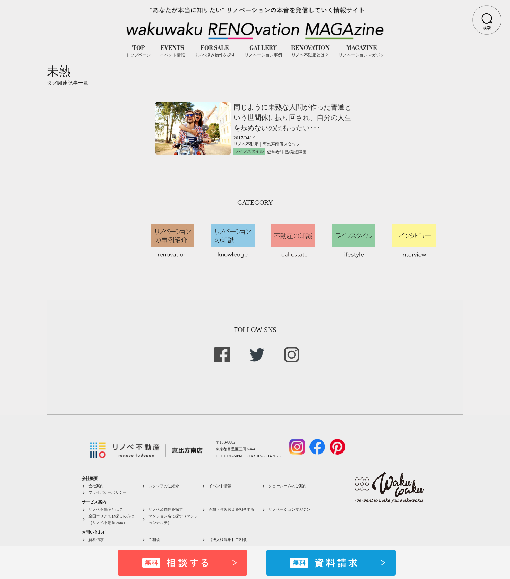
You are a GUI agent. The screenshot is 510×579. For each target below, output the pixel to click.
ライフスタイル (249, 151)
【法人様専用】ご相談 (228, 539)
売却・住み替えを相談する (231, 509)
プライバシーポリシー (107, 492)
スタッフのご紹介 (163, 486)
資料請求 (96, 539)
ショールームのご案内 (288, 486)
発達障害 (298, 152)
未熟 (285, 152)
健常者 (273, 152)
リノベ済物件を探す (165, 509)
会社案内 (96, 486)
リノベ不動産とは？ (105, 509)
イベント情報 (220, 486)
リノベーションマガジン (290, 509)
